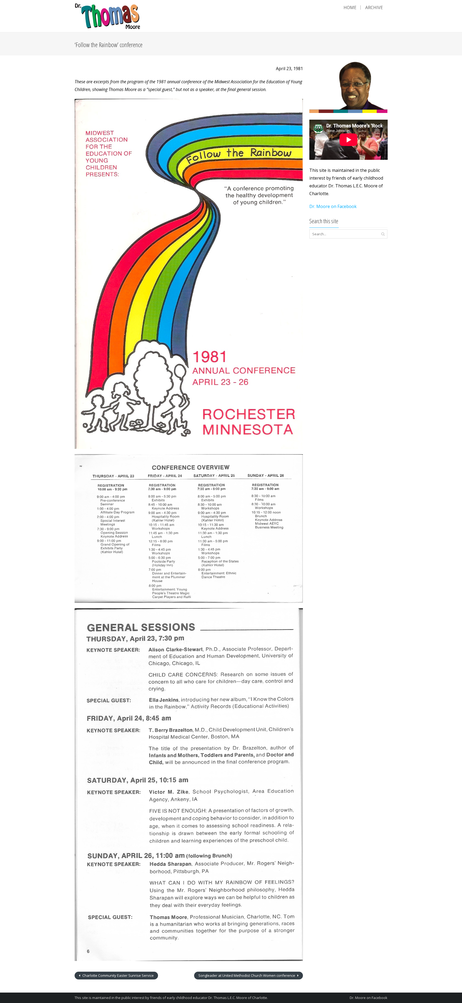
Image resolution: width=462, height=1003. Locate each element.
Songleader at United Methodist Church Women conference (247, 975)
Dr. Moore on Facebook (333, 206)
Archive (374, 7)
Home (350, 7)
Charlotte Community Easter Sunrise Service (118, 975)
